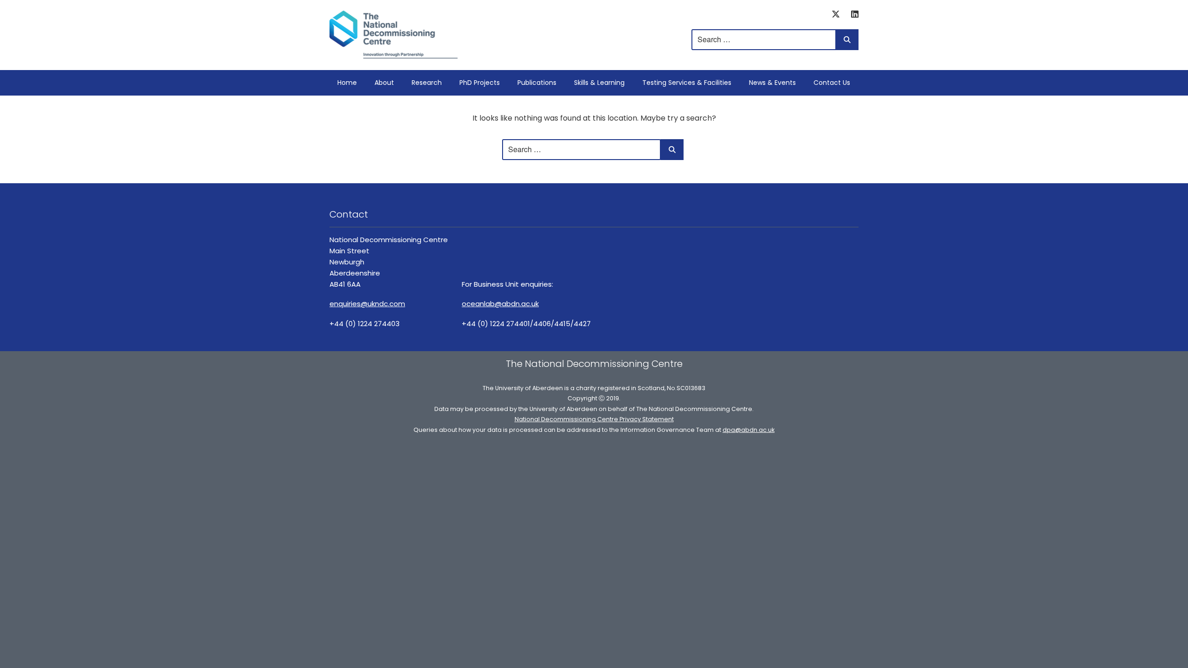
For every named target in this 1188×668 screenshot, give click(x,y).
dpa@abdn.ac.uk (749, 430)
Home (347, 82)
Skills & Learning (599, 82)
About (384, 82)
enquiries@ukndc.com (367, 303)
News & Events (772, 82)
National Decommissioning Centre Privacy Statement (594, 419)
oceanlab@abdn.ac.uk (500, 303)
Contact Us (832, 82)
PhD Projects (479, 82)
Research (427, 82)
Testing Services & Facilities (686, 82)
